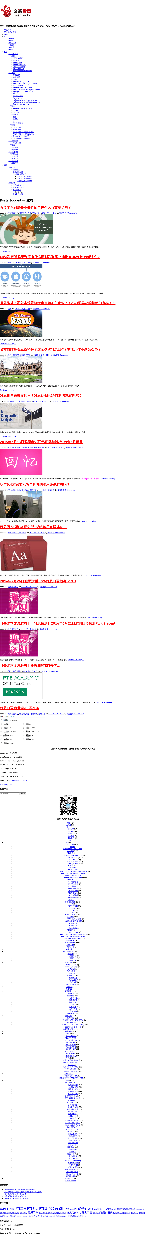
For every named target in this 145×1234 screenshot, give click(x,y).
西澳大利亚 (73, 1009)
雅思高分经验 (25, 355)
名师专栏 (70, 976)
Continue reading (8, 251)
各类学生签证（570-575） (73, 1020)
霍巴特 (77, 1216)
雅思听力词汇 (71, 1054)
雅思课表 (72, 1152)
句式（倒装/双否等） (71, 1060)
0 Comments (72, 213)
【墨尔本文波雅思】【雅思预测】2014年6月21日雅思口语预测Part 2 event (57, 623)
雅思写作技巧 (51, 1213)
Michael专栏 (73, 980)
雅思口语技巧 (96, 1213)
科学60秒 (16, 77)
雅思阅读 (70, 1154)
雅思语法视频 (73, 1094)
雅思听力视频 (73, 1089)
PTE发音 (16, 60)
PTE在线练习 (13, 54)
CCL (5, 36)
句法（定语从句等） (70, 1063)
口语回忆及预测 (27, 448)
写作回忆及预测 (14, 448)
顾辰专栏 (73, 982)
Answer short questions (22, 71)
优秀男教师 (71, 973)
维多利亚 (72, 1007)
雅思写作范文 (61, 1213)
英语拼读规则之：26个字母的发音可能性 (19, 1190)
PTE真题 (72, 1209)
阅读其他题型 (73, 1167)
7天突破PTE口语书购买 (21, 138)
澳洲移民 (68, 1016)
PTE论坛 (11, 145)
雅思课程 (70, 1147)
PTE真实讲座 (18, 58)
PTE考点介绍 (13, 150)
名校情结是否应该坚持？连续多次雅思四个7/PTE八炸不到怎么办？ (50, 349)
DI (13, 121)
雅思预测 (71, 1216)
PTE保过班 (17, 127)
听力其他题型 (73, 1134)
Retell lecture (18, 69)
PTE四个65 (47, 1208)
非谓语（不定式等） (71, 1071)
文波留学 (68, 991)
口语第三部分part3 (24, 181)
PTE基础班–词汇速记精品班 (23, 134)
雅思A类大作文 (23, 1213)
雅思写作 (11, 183)
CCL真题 (11, 47)
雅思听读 (71, 1145)
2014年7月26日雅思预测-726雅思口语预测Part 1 (38, 581)
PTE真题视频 (18, 123)
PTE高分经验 (13, 141)
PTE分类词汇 (71, 1036)
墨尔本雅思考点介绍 (15, 490)
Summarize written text (22, 108)
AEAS (68, 825)
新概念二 (72, 958)
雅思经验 (30, 1216)
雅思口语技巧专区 (19, 174)
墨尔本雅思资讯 (30, 490)
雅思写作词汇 (71, 1049)
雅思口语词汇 (70, 1051)
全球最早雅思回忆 (123, 1209)
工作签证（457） (73, 1022)
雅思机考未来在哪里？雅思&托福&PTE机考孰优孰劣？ (41, 396)
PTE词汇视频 (18, 96)
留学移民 (70, 1018)
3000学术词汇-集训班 (73, 921)
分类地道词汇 (71, 1042)
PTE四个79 (62, 1208)
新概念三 (72, 956)
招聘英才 (69, 987)
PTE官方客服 (13, 159)
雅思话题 (46, 1216)
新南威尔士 (73, 1002)
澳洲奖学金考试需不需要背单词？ (17, 1198)
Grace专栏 (73, 978)
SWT (73, 910)
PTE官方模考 (13, 161)
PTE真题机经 (13, 115)
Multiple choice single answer (25, 83)
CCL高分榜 (12, 43)
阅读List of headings (73, 1161)
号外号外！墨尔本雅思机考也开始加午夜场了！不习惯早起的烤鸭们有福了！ (57, 303)
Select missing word (21, 81)
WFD (14, 117)
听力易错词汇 (73, 1143)
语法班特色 (73, 1149)
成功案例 (71, 1100)
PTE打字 (16, 112)
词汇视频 (16, 1213)
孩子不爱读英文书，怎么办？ (15, 1194)
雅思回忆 (142, 1213)
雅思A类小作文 (18, 185)
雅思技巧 (13, 1216)
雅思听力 (70, 1132)
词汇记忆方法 (71, 1047)
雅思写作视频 (73, 1085)
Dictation (16, 79)
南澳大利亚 (73, 998)
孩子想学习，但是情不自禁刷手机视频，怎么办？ (23, 1192)
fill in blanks (18, 85)
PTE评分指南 (13, 152)
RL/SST (15, 119)
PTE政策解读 (13, 147)
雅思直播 (25, 1216)
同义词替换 (73, 1156)
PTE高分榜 (17, 143)
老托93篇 (16, 75)
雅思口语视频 (73, 1087)
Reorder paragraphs (21, 104)
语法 (68, 1058)
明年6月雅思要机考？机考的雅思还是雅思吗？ (35, 484)
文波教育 (63, 213)
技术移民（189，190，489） (73, 1025)
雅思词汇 (38, 1215)
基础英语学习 (13, 213)
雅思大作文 (17, 190)
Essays (15, 110)
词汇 (68, 1034)
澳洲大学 (70, 996)
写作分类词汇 (13, 533)
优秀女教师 (71, 971)
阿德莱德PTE (68, 1074)
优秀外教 (71, 969)
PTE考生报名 (13, 156)
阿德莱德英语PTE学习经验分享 (71, 1078)
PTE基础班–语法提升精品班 (23, 132)
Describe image (19, 67)
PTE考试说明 (13, 154)
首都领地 (73, 1011)
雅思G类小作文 (18, 187)
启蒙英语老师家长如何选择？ (15, 1196)
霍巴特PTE (68, 1178)
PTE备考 (11, 401)
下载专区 (69, 949)
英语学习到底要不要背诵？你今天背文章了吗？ (35, 207)
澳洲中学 (70, 993)
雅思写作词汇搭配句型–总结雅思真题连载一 (33, 527)
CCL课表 (11, 45)
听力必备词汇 (73, 1138)
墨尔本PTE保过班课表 (21, 136)
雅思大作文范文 (5, 1216)
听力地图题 (73, 1136)
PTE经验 (79, 1208)
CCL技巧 (11, 38)
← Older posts (6, 785)
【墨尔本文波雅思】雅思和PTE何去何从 (30, 666)
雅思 (6, 165)
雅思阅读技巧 (63, 1216)
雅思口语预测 (119, 1213)
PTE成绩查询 (13, 163)
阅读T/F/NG (73, 1165)
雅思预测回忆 (39, 448)
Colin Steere (71, 965)
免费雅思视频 (70, 1083)
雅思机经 (20, 1216)
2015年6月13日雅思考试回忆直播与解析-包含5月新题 (41, 442)
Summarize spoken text (22, 88)
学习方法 (71, 1065)
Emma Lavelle (71, 967)
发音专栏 (16, 170)
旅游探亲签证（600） (73, 1027)
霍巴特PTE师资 (70, 1181)
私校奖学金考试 (10, 32)
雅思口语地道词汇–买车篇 (19, 708)
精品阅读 (7, 30)
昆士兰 (73, 1005)
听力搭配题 (73, 1141)
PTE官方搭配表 (70, 1038)
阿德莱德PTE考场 (71, 1076)
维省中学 (70, 1013)
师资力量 (68, 963)
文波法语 (69, 989)
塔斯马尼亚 (73, 1000)
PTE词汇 (89, 1208)
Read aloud (17, 63)
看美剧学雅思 (8, 1213)
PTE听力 (11, 73)
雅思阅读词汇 (71, 1056)
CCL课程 (11, 41)
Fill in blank (18, 98)
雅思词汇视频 (73, 1091)
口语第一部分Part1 (24, 176)
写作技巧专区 (18, 194)
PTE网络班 (17, 130)
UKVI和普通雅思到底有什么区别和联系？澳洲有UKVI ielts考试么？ (50, 257)
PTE (5, 52)
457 (68, 823)
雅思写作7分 (43, 1213)
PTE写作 (11, 106)
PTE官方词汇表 (71, 1040)
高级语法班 (73, 928)
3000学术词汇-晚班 (73, 919)
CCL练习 (11, 50)
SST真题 (113, 1209)
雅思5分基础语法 (71, 1069)
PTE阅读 (11, 94)
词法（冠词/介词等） (71, 1067)
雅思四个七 (134, 1213)
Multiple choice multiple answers (26, 102)
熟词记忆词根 (71, 1045)
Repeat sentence (19, 65)
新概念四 (72, 960)
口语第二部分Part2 (24, 179)
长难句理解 (73, 1158)
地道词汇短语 (18, 172)
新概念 (70, 954)
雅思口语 (11, 167)
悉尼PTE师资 (71, 985)
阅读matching (73, 1163)
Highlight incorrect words (23, 92)
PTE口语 (11, 56)
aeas (6, 34)
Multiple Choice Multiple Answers (26, 90)
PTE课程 (11, 125)
